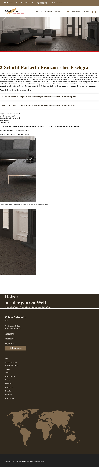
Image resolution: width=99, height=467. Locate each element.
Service (57, 11)
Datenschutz (9, 398)
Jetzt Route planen (15, 348)
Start (37, 11)
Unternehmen (47, 11)
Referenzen (76, 11)
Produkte (65, 11)
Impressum (9, 394)
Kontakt (86, 11)
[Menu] (94, 11)
